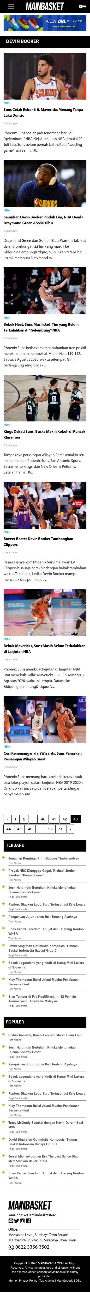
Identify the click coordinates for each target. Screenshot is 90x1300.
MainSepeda (65, 1280)
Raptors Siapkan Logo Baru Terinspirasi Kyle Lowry (46, 904)
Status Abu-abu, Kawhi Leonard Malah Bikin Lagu (45, 1035)
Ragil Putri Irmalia (18, 897)
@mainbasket (18, 1215)
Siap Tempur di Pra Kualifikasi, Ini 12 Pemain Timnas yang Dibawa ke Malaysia (42, 998)
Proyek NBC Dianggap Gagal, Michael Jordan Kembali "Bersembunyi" (42, 872)
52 (50, 829)
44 (8, 829)
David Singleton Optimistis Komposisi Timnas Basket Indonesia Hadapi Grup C (43, 948)
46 (30, 829)
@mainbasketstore (42, 1215)
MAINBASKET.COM (51, 1263)
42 (65, 819)
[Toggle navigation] (11, 6)
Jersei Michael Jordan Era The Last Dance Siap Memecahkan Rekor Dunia (43, 1158)
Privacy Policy (28, 1280)
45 (19, 829)
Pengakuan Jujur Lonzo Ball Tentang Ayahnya (42, 916)
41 (54, 819)
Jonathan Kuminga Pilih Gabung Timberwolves (43, 858)
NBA (7, 103)
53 (61, 829)
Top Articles (46, 1280)
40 (43, 819)
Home (13, 1280)
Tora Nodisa (15, 863)
